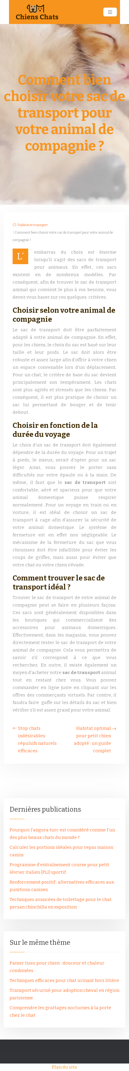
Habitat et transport (33, 225)
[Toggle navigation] (110, 12)
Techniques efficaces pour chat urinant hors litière (64, 980)
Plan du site (64, 1067)
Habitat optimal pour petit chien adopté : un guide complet (92, 739)
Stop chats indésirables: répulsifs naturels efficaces (37, 739)
